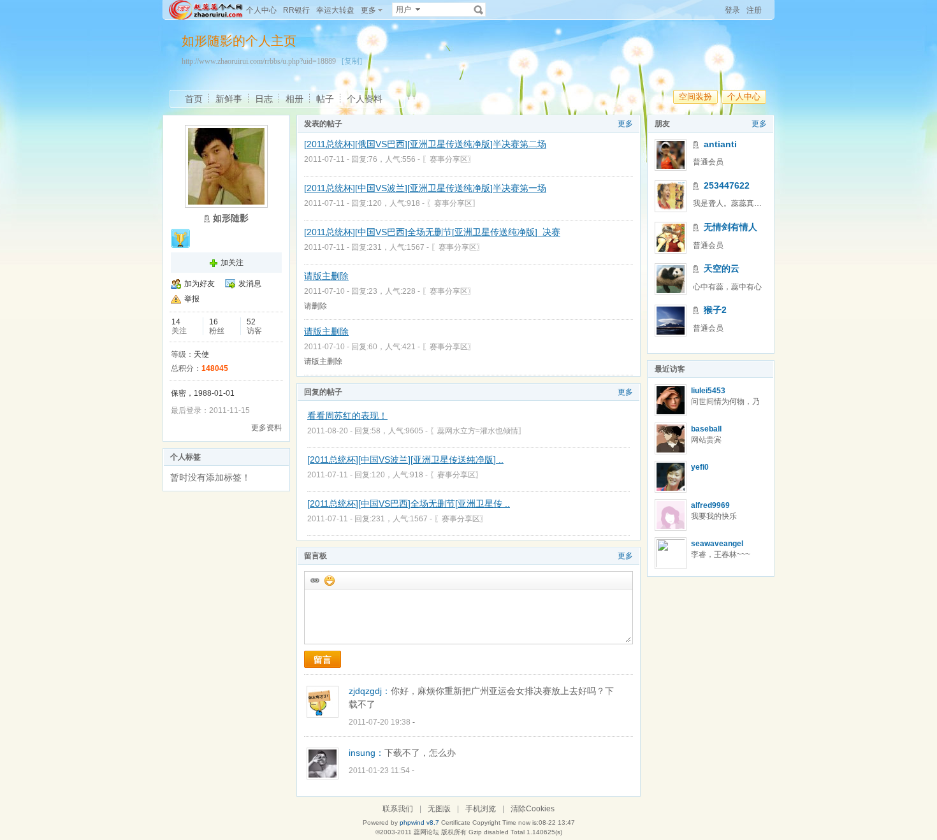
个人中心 (261, 10)
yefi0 (700, 467)
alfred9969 (710, 505)
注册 (754, 10)
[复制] (352, 61)
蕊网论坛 (426, 832)
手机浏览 (480, 808)
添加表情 (329, 580)
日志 (264, 99)
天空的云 (721, 268)
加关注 (232, 262)
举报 (192, 298)
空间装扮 (695, 96)
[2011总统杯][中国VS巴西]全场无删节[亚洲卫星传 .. (408, 503)
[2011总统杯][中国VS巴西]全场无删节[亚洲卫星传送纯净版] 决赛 (432, 232)
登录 (732, 10)
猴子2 (715, 310)
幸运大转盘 (335, 10)
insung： (366, 753)
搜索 (478, 9)
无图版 (439, 808)
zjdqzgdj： (370, 691)
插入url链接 (314, 580)
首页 (194, 99)
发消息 (249, 283)
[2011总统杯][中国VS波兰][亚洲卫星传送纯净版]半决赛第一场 (425, 188)
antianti (720, 144)
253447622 (727, 185)
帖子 (325, 99)
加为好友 (199, 283)
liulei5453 (708, 390)
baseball (706, 428)
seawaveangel (717, 543)
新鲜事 (228, 99)
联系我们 (397, 808)
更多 (625, 123)
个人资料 (364, 99)
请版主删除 (326, 276)
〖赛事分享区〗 (449, 159)
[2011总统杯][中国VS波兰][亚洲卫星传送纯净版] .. (405, 459)
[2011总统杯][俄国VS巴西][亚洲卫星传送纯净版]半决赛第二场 (425, 144)
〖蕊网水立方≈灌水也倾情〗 (478, 430)
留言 (322, 660)
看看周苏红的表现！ (347, 415)
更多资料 (266, 427)
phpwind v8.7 (419, 822)
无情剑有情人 (730, 227)
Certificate (455, 822)
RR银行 (296, 10)
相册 (294, 99)
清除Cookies (533, 808)
